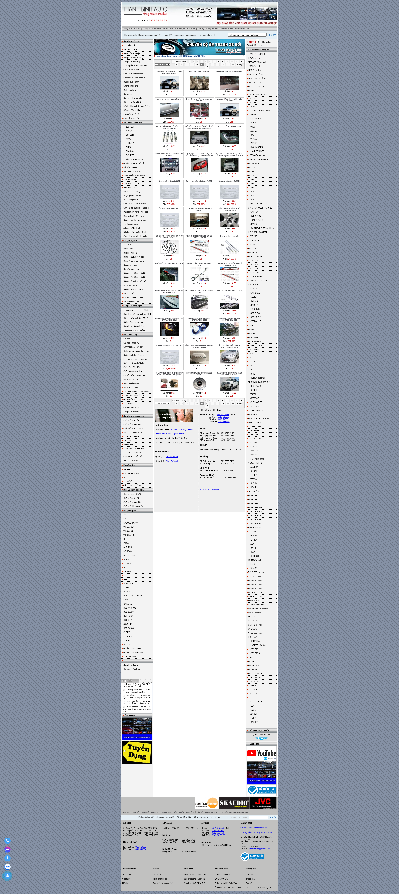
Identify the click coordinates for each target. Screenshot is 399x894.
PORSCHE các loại (256, 74)
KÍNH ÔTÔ (127, 481)
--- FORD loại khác (256, 459)
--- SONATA (253, 264)
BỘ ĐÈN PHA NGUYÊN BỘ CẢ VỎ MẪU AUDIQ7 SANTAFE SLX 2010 (229, 155)
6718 (203, 174)
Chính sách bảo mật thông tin (253, 828)
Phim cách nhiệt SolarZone (195, 874)
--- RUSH (252, 123)
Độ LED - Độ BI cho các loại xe (229, 126)
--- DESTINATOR (255, 386)
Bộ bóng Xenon (130, 253)
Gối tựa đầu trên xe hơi (133, 399)
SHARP (126, 588)
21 (212, 65)
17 (192, 65)
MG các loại (253, 617)
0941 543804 (172, 461)
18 (197, 65)
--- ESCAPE (253, 435)
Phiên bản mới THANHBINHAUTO (235, 29)
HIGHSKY (127, 620)
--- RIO (251, 329)
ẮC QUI (126, 477)
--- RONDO (252, 333)
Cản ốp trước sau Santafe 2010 (169, 345)
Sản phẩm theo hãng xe (168, 56)
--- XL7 (251, 544)
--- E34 (251, 171)
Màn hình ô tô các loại (132, 171)
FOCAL (126, 543)
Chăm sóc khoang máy (133, 506)
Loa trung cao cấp (131, 184)
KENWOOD (128, 563)
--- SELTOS (253, 297)
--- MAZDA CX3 (254, 520)
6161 (173, 283)
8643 (203, 119)
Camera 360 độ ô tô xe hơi (134, 204)
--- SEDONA (253, 337)
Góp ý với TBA (212, 29)
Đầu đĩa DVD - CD (131, 167)
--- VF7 (251, 188)
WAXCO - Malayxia (131, 461)
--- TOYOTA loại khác (257, 155)
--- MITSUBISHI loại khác (258, 418)
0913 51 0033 (218, 828)
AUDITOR (127, 547)
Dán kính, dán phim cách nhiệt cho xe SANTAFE (169, 72)
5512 (203, 393)
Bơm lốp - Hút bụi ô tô (132, 98)
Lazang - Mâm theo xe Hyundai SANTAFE (229, 100)
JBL (125, 575)
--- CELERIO (253, 556)
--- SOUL (252, 710)
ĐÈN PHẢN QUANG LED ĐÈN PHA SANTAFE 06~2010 (169, 319)
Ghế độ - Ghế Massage (133, 74)
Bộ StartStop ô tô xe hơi (133, 322)
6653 (203, 201)
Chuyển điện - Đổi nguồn (134, 375)
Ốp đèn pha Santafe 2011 (169, 208)
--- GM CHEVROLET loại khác (261, 228)
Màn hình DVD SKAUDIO (194, 883)
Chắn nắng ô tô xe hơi (132, 371)
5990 (234, 338)
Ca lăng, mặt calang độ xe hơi (136, 351)
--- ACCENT (253, 269)
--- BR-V (251, 370)
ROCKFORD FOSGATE (133, 596)
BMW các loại (254, 58)
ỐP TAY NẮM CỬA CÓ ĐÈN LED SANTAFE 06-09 (169, 127)
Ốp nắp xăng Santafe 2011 (169, 181)
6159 (234, 283)
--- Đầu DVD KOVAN (132, 648)
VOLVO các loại (254, 613)
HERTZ (126, 580)
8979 (173, 91)
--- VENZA (252, 139)
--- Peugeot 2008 (255, 580)
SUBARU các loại (255, 596)
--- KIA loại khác (254, 341)
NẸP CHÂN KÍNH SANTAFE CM (229, 291)
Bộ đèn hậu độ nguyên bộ (134, 277)
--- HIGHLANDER (255, 147)
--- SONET (252, 289)
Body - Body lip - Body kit (133, 355)
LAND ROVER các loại (257, 78)
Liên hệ (201, 29)
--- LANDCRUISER (256, 151)
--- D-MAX (252, 568)
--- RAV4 (251, 135)
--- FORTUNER (254, 119)
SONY (126, 567)
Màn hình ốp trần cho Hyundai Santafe (199, 209)
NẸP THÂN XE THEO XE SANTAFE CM (199, 292)
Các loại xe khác (255, 625)
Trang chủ (127, 29)
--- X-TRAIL (253, 471)
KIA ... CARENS (254, 285)
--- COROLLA (254, 641)
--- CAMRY (252, 103)
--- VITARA (252, 536)
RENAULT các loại (256, 605)
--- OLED (127, 147)
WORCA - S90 (129, 535)
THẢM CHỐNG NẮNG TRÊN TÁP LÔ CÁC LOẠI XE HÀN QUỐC (169, 374)
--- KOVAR (127, 139)
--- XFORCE (253, 390)
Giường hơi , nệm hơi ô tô (134, 78)
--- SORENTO (254, 313)
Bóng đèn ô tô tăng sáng (133, 261)
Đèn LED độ (128, 293)
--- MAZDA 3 (253, 495)
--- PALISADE (254, 240)
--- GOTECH (128, 135)
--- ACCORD (253, 350)
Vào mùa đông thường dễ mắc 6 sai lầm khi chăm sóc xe (136, 702)
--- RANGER (253, 451)
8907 (203, 91)
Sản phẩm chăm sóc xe (133, 416)
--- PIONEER (128, 155)
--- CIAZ (251, 552)
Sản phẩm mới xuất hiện (133, 58)
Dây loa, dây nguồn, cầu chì (135, 232)
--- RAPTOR (253, 455)
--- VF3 (251, 175)
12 (237, 62)
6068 (173, 311)
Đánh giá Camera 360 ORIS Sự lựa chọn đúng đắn (136, 685)
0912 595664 (223, 419)
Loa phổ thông (129, 179)
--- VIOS (251, 107)
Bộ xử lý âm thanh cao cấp (134, 220)
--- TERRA (252, 475)
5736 (234, 365)
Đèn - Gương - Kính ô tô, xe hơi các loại (199, 100)
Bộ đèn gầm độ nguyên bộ (134, 281)
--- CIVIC (251, 354)
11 (232, 62)
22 (217, 65)
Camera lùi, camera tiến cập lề (136, 208)
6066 (234, 311)
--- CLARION (128, 151)
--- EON (251, 706)
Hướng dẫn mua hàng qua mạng (169, 434)
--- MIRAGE (253, 414)
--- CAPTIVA (253, 212)
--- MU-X (251, 564)
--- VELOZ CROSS (256, 86)
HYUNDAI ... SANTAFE (194, 56)
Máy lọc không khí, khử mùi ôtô (136, 106)
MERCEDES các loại (257, 62)
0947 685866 (224, 421)
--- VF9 (251, 196)
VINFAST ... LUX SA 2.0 (258, 159)
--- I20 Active (253, 682)
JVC (125, 515)
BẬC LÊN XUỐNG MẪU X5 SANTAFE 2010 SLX (229, 319)
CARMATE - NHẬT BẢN (133, 457)
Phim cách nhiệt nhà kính (134, 330)
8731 (173, 119)
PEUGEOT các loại (256, 572)
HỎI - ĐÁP (252, 637)
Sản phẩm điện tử (131, 665)
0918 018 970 (218, 830)
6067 (203, 311)
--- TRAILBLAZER (255, 220)
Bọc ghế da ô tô (130, 49)
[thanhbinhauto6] (261, 739)
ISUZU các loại (254, 560)
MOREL (126, 592)
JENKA (126, 640)
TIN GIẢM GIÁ (129, 45)
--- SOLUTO (253, 305)
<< (228, 65)
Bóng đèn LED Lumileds (133, 257)
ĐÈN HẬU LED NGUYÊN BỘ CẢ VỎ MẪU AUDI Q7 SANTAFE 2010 (199, 155)
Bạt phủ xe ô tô (129, 94)
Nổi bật (156, 869)
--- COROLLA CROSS (257, 94)
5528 (173, 393)
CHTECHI (127, 632)
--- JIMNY (252, 532)
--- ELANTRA (253, 273)
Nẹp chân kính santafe (229, 236)
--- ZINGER (252, 714)
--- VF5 (251, 179)
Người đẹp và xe (255, 633)
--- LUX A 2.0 (253, 163)
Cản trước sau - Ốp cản (133, 347)
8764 (234, 91)
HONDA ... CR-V (255, 345)
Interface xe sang (130, 224)
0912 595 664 (218, 833)
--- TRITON (252, 394)
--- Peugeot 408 (254, 576)
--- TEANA (252, 479)
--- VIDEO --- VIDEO (256, 54)
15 (181, 65)
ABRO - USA (128, 444)
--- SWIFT (252, 548)
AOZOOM (127, 245)
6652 (234, 201)
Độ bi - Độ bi (128, 249)
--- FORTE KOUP (255, 673)
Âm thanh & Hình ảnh (132, 123)
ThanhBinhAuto (129, 869)
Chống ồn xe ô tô (130, 86)
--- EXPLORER (254, 430)
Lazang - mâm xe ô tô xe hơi (135, 359)
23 (222, 65)
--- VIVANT (252, 669)
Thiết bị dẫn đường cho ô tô (135, 66)
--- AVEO (251, 657)
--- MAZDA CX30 (255, 524)
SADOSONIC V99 (131, 523)
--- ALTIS (251, 98)
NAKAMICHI (128, 584)
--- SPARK (252, 224)
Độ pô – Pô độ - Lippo (132, 110)
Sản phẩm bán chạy (131, 62)
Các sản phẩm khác (131, 669)
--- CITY (251, 358)
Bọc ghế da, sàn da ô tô (163, 883)
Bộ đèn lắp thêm (130, 265)
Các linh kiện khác (131, 408)
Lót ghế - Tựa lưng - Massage (136, 391)
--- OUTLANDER (255, 402)
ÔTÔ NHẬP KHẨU (131, 473)
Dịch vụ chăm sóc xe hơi (134, 490)
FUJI (125, 519)
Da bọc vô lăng (129, 90)
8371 (203, 146)
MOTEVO (127, 644)
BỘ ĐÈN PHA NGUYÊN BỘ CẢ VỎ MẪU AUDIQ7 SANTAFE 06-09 (199, 127)
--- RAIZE (252, 90)
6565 (203, 228)
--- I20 (250, 698)
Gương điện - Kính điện (133, 297)
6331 (173, 256)
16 (186, 65)
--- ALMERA (253, 467)
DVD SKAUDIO (221, 879)
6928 (234, 146)
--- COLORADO (254, 216)
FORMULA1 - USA (131, 436)
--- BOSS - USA (129, 656)
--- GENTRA (253, 649)
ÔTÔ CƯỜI (252, 629)
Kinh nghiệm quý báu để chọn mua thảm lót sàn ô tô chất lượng (136, 709)
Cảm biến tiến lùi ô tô (132, 102)
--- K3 (250, 325)
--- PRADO (252, 143)
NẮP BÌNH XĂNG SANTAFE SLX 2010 (199, 374)
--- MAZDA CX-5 (255, 507)
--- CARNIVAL (254, 293)
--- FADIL (252, 167)
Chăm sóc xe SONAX (132, 494)
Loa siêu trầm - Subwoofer (134, 175)
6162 (234, 256)
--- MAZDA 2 (253, 499)
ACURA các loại (255, 592)
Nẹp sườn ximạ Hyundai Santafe (169, 99)
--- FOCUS (252, 443)
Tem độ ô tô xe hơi (131, 387)
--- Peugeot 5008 (255, 588)
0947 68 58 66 (218, 835)
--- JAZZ (251, 362)
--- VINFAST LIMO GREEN (259, 204)
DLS (125, 539)
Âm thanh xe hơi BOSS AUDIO (228, 888)
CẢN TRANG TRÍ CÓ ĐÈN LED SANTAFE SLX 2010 (229, 374)
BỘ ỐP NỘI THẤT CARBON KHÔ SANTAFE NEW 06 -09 (169, 237)
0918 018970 (223, 417)
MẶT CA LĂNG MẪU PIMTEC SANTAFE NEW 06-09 (229, 346)
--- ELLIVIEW (128, 143)
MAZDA (126, 469)
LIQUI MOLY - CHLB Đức (134, 449)
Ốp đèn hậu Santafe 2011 (229, 181)
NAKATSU (127, 604)
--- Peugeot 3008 (255, 584)
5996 (203, 338)
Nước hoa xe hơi (130, 379)
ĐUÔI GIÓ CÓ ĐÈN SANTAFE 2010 (169, 263)
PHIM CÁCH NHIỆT (131, 53)
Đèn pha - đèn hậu (131, 301)
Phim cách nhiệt (160, 879)
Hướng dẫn (251, 869)
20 (207, 65)
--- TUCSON (253, 260)
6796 (173, 174)
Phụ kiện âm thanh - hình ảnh (135, 212)
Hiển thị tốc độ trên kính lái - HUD (137, 314)
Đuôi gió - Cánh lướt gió (133, 363)
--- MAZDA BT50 (255, 516)
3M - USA (127, 440)
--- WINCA (127, 131)
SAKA (125, 600)
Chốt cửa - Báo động (132, 367)
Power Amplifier (130, 188)
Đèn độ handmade (131, 269)
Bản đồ (137, 29)
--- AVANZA (252, 131)
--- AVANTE (252, 690)
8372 (173, 146)
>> (233, 65)
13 (242, 62)
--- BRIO (251, 374)
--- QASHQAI (253, 722)
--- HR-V (251, 366)
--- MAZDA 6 (253, 503)
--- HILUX (252, 115)
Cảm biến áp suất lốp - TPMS (135, 318)
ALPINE (126, 559)
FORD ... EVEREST (256, 422)
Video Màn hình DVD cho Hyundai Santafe (169, 155)
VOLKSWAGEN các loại (258, 609)
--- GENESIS (253, 694)
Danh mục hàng (130, 335)
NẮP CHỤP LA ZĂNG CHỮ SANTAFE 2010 (229, 209)
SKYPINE (127, 624)
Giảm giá (146, 29)
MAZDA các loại (255, 491)
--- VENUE (252, 236)
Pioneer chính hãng (223, 874)
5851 (173, 365)
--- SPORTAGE (254, 317)
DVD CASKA (128, 612)
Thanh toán (168, 29)
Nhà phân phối (129, 511)
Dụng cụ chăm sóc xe (132, 432)
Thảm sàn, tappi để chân (133, 395)
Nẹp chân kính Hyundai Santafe (229, 71)
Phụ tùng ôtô (129, 465)
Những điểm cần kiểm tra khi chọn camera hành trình (136, 691)
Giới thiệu (156, 29)
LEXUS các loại (254, 70)
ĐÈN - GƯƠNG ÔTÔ (132, 485)
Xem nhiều (188, 869)
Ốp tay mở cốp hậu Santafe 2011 (199, 181)
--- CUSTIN (252, 244)
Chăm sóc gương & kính (133, 428)
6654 (173, 201)
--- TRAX (251, 661)
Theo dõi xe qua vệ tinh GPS (135, 310)
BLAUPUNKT (129, 555)
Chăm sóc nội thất (131, 420)
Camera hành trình (131, 70)
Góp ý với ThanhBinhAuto (209, 489)
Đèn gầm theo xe (130, 285)
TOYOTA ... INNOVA (256, 82)
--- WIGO (251, 127)
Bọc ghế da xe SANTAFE (199, 71)
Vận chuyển (180, 29)
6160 (203, 283)
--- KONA (252, 248)
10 (227, 62)
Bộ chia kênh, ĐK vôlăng (133, 216)
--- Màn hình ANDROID (133, 159)
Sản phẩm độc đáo (131, 412)
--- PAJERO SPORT (256, 410)
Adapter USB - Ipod (131, 228)
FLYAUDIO (127, 636)
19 (202, 65)
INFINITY (127, 571)
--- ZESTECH (129, 127)
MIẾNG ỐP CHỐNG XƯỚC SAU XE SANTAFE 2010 (169, 292)
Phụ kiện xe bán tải (131, 114)
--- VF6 (251, 184)
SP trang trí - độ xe (131, 383)
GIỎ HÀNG (251, 42)
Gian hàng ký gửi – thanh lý (135, 236)
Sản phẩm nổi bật (131, 41)
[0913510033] (7, 840)
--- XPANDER (254, 406)
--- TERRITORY (254, 426)
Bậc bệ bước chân (131, 82)
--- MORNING (254, 309)
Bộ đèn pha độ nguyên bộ (134, 273)
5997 (173, 338)
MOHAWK (127, 551)
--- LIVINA (252, 718)
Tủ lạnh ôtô (128, 404)
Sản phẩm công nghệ (132, 306)
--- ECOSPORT (254, 439)
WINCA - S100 (129, 531)
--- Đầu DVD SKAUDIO (133, 652)
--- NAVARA (253, 487)
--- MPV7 (252, 200)
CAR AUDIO (128, 628)
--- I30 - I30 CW (254, 677)
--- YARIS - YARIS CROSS (259, 111)
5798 (203, 365)
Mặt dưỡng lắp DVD (131, 200)
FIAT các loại (253, 601)
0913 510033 (172, 456)
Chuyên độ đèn (130, 241)
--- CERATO (253, 301)
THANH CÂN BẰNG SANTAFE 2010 (199, 264)
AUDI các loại (254, 66)
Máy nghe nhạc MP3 (132, 196)
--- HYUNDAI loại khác (257, 281)
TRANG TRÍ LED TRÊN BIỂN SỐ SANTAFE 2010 (229, 264)
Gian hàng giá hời (131, 118)
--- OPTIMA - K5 (254, 321)
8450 (234, 119)
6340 (234, 228)
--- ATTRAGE (253, 398)
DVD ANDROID (130, 608)
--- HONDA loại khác (256, 378)
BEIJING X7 (253, 621)
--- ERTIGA (252, 540)
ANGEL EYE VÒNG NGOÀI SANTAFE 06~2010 (199, 319)
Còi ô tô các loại (130, 339)
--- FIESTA (252, 447)
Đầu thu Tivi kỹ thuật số (133, 192)
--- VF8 (251, 192)
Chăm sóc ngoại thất (132, 424)
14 (176, 65)
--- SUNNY (252, 483)
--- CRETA (252, 252)
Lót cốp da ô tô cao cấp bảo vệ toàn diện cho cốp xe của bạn (136, 696)
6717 (234, 174)
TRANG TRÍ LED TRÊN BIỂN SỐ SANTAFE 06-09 (199, 237)
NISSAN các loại (255, 463)
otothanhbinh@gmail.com (259, 849)
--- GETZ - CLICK (255, 702)
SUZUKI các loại (255, 528)
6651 (173, 228)
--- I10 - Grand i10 (255, 256)
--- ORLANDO (254, 665)
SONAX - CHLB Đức (132, 453)
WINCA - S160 (129, 527)
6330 (203, 256)
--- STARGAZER (255, 277)
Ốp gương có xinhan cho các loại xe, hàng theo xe (199, 346)
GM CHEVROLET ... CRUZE (260, 208)
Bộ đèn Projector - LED (133, 289)
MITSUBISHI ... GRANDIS (259, 382)
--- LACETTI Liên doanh (258, 645)
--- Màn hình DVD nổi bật (133, 163)
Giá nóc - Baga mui (131, 343)
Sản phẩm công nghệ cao (134, 326)
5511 (234, 393)
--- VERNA (252, 686)
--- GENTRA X (254, 653)
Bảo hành (191, 29)
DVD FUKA (128, 616)
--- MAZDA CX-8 (255, 511)
